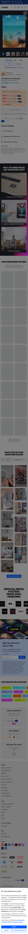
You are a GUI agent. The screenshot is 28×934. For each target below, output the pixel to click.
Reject (6, 930)
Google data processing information (13, 922)
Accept (14, 927)
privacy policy (21, 920)
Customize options (19, 930)
